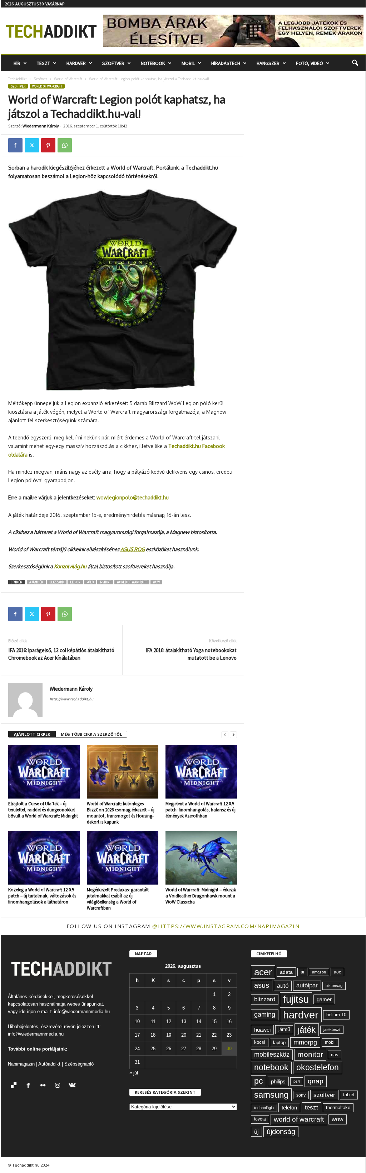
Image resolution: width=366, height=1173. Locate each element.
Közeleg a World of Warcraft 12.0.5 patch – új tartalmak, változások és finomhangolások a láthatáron (42, 896)
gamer (324, 999)
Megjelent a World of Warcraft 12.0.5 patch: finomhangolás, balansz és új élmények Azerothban (200, 810)
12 (168, 1021)
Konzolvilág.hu (70, 566)
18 (152, 1035)
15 (214, 1021)
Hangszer (268, 63)
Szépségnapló (79, 1064)
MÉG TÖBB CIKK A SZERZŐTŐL (91, 734)
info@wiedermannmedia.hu (82, 1011)
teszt (311, 1107)
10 (137, 1021)
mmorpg (305, 1042)
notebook (271, 1067)
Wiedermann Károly (41, 126)
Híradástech (225, 63)
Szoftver (113, 63)
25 (152, 1048)
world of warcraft (132, 582)
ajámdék (36, 582)
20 (183, 1035)
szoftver (324, 1094)
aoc (337, 972)
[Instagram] (59, 1086)
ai (302, 972)
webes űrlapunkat (85, 1004)
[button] (355, 63)
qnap (315, 1081)
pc (258, 1081)
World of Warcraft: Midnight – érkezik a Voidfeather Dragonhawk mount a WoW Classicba (200, 896)
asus (261, 985)
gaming (264, 1014)
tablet (349, 1094)
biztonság (334, 985)
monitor (310, 1054)
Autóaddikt (49, 1064)
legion (75, 582)
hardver (300, 1015)
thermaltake (338, 1107)
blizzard (56, 582)
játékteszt (331, 1029)
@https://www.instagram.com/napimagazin (226, 926)
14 (198, 1021)
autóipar (307, 985)
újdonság (281, 1132)
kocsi (259, 1042)
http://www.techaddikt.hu (71, 698)
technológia (264, 1108)
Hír (17, 63)
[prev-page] (224, 734)
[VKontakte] (73, 1086)
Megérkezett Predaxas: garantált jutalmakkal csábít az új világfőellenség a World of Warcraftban (118, 899)
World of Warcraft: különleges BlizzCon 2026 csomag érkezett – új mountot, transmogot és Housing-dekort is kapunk (120, 813)
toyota (260, 1119)
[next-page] (233, 734)
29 (214, 1048)
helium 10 (336, 1014)
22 (214, 1035)
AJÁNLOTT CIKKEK (32, 734)
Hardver (76, 63)
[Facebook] (15, 145)
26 (168, 1048)
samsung (271, 1094)
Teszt (43, 63)
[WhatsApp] (65, 145)
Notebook (153, 63)
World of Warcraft (68, 78)
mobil (330, 1042)
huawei (262, 1030)
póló (90, 582)
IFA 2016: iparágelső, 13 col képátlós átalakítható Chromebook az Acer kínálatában (61, 654)
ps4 (296, 1081)
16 (229, 1021)
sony (301, 1095)
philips (278, 1081)
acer (263, 972)
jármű (284, 1029)
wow (156, 582)
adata (286, 972)
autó (282, 985)
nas (334, 1054)
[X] (32, 145)
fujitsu (296, 999)
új (256, 1132)
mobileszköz (272, 1054)
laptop (279, 1042)
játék (307, 1029)
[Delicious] (15, 1086)
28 (198, 1048)
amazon (319, 972)
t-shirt (105, 582)
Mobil (188, 63)
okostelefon (317, 1067)
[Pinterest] (48, 145)
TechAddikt (17, 78)
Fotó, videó (309, 63)
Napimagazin (21, 1064)
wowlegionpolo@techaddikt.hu (133, 497)
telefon (289, 1108)
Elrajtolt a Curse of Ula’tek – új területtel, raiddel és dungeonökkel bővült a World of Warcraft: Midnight (43, 810)
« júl (133, 1073)
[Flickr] (44, 1086)
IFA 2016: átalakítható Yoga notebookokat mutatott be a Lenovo (191, 654)
